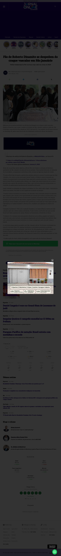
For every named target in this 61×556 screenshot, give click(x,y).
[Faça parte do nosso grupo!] (54, 551)
